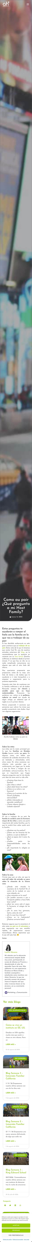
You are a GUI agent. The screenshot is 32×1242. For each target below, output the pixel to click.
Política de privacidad (18, 1239)
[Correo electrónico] (6, 992)
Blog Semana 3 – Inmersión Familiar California (15, 1076)
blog (22, 652)
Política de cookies (7, 1239)
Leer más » (11, 1044)
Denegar (16, 1230)
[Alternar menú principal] (27, 4)
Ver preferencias (16, 1235)
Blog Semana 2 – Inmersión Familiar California (15, 1124)
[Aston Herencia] (6, 4)
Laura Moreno (11, 952)
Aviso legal (26, 1239)
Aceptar (16, 1225)
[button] (5, 1205)
